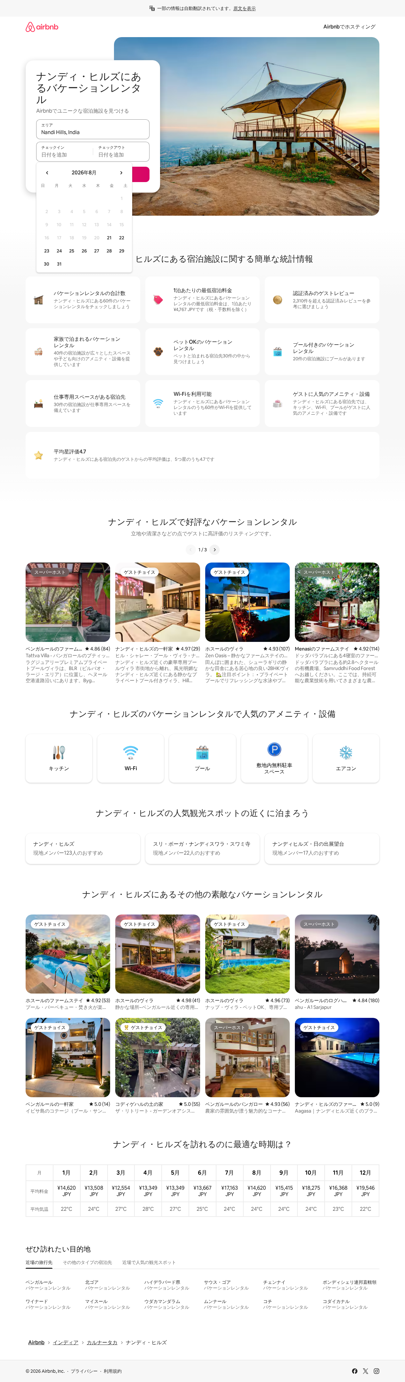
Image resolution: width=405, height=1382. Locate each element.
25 (71, 251)
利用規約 (113, 1371)
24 (59, 251)
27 (96, 251)
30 (46, 264)
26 (84, 251)
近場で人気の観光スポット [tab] (149, 1262)
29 (121, 251)
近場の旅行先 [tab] (39, 1262)
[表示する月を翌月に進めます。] (121, 173)
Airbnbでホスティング (349, 26)
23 (46, 251)
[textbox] (64, 154)
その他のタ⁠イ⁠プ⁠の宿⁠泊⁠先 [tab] (87, 1262)
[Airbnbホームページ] (42, 27)
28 (109, 251)
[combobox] (92, 132)
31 (59, 264)
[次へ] (214, 550)
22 (121, 238)
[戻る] (191, 550)
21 (109, 238)
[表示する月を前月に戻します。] (47, 173)
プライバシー (84, 1371)
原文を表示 (244, 8)
